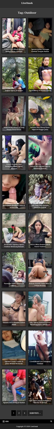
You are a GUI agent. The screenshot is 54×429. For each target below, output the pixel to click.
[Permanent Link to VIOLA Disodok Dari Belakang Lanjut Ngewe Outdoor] (14, 152)
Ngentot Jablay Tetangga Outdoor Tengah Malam (40, 50)
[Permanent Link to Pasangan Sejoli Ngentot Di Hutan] (14, 269)
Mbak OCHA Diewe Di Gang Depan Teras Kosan (14, 128)
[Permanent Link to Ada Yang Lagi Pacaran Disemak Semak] (40, 191)
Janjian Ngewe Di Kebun (14, 91)
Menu (7, 421)
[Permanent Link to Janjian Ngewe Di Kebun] (14, 74)
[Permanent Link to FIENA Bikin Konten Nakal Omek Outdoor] (40, 230)
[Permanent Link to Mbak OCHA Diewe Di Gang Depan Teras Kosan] (14, 113)
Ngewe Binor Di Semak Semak (40, 91)
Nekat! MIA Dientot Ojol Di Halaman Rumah (40, 167)
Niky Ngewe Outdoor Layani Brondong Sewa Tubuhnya (40, 324)
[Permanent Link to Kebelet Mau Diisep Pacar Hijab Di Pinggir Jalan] (40, 113)
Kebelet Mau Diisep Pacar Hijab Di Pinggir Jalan (40, 128)
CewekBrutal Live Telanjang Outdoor (40, 362)
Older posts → (35, 413)
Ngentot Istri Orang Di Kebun (14, 403)
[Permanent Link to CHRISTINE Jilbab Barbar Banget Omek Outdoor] (14, 35)
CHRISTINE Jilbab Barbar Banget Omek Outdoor (14, 50)
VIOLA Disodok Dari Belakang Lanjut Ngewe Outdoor (14, 166)
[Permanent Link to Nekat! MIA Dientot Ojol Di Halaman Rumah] (40, 152)
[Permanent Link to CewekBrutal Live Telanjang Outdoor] (40, 347)
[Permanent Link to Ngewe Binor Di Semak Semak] (40, 74)
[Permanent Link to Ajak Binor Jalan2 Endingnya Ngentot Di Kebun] (40, 386)
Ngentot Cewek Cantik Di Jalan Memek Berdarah (14, 362)
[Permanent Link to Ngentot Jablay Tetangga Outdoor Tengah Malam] (40, 35)
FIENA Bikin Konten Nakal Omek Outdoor (40, 246)
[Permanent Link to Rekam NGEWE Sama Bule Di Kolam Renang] (40, 269)
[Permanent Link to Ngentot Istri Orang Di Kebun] (14, 386)
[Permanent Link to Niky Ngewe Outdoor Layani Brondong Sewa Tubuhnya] (40, 308)
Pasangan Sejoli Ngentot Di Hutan (14, 285)
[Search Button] (51, 421)
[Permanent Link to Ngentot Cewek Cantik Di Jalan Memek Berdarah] (14, 347)
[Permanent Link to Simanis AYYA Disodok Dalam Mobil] (14, 308)
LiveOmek (27, 3)
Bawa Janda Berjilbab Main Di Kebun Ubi (14, 206)
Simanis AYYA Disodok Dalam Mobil (14, 324)
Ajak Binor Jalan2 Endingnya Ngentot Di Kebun (40, 402)
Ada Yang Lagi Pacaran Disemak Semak (40, 206)
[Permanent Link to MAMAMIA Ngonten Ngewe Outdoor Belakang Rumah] (14, 230)
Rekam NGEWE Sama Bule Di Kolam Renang (40, 285)
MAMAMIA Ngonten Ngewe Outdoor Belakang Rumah (14, 246)
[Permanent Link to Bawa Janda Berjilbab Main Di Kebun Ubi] (14, 191)
